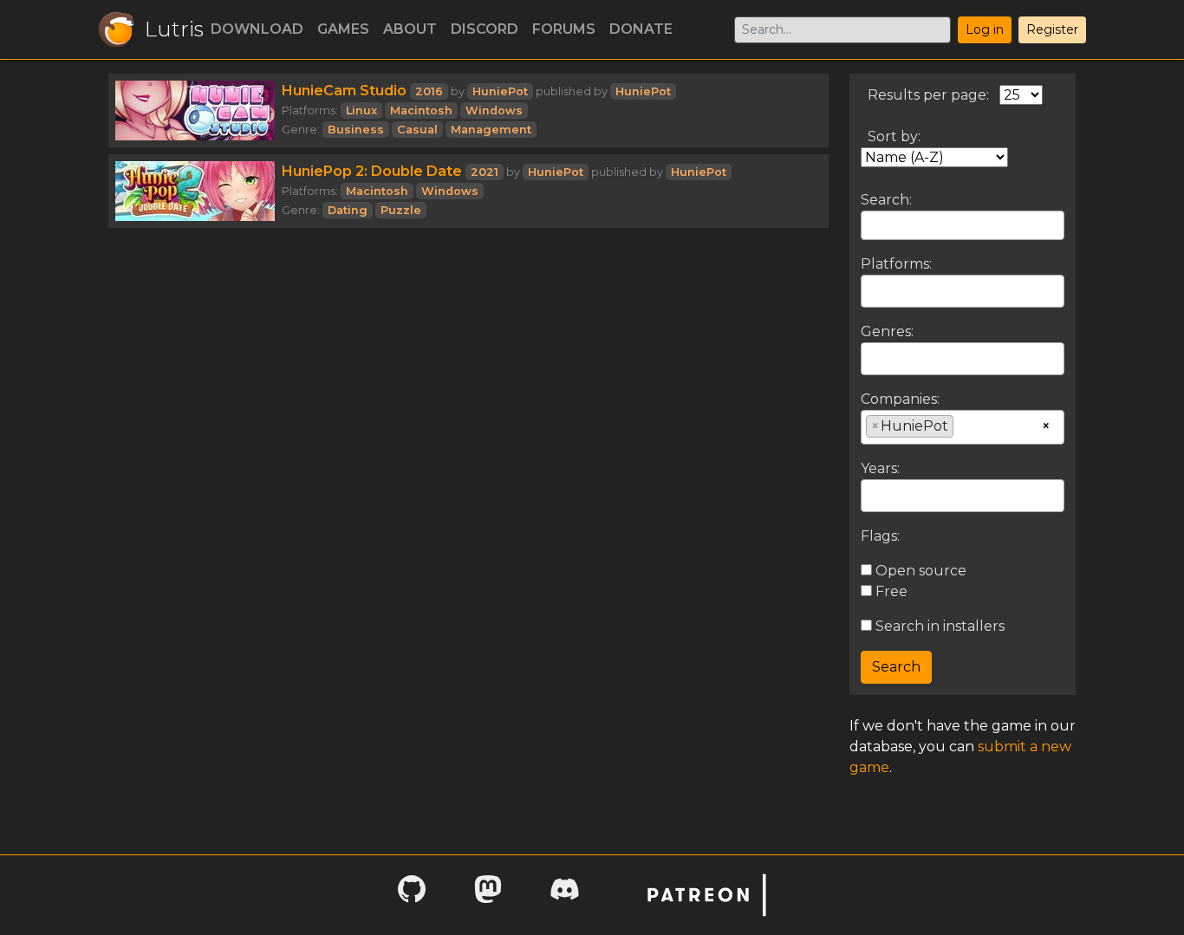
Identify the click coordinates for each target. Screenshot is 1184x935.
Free (890, 591)
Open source (919, 570)
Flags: (880, 536)
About (410, 29)
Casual (417, 129)
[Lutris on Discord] (564, 894)
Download (257, 29)
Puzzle (401, 210)
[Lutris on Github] (412, 894)
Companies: (900, 399)
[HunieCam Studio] (195, 110)
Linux (361, 110)
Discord (484, 29)
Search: (886, 200)
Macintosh (421, 110)
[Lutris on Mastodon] (488, 894)
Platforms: (896, 264)
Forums (563, 29)
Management (491, 129)
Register (1052, 29)
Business (356, 129)
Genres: (887, 331)
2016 (429, 91)
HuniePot (500, 91)
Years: (880, 468)
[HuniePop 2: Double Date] (195, 191)
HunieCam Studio (344, 90)
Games (343, 29)
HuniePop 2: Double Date (372, 171)
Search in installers (938, 626)
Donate (641, 29)
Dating (348, 210)
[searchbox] (871, 290)
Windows (494, 110)
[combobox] (962, 291)
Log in (985, 29)
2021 (484, 172)
